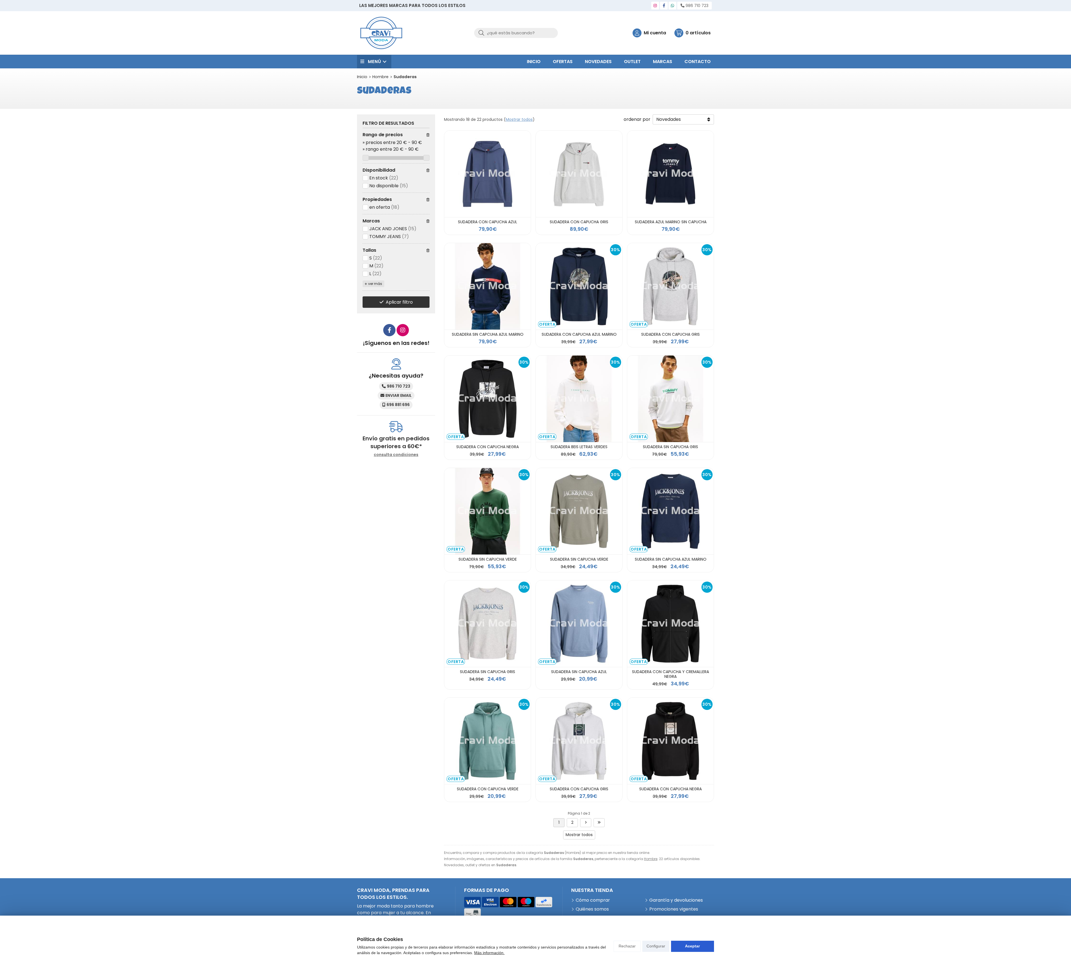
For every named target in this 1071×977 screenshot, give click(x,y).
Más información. (489, 952)
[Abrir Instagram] (655, 5)
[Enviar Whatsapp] (672, 5)
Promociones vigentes (673, 909)
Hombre (650, 858)
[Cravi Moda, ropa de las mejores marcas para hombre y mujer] (381, 33)
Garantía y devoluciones (676, 900)
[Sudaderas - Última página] (585, 822)
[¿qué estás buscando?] (516, 33)
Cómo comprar (593, 900)
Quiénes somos (592, 909)
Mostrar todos (519, 119)
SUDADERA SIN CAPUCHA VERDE (488, 559)
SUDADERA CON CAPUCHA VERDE (487, 789)
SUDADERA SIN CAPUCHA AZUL (579, 671)
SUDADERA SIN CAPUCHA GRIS (670, 447)
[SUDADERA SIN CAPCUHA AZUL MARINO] (487, 286)
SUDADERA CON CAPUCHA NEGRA (487, 447)
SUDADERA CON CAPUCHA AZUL (487, 222)
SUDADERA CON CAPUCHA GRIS (579, 222)
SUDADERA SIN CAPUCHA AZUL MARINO (670, 559)
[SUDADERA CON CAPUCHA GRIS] (579, 174)
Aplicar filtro (399, 302)
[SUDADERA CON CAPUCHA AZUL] (487, 174)
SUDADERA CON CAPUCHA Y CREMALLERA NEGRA (670, 674)
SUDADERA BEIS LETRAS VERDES (579, 447)
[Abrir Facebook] (664, 5)
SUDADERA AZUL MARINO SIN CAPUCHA (670, 222)
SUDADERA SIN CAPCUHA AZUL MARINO (488, 334)
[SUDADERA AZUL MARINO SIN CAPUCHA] (670, 174)
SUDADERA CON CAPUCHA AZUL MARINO (579, 334)
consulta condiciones (396, 454)
